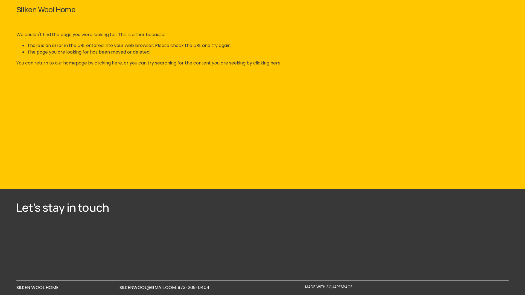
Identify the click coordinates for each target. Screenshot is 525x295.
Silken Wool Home (45, 9)
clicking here (108, 63)
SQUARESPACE (339, 287)
